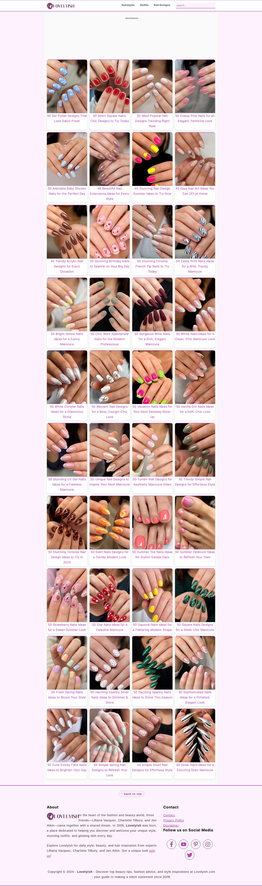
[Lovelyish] (60, 7)
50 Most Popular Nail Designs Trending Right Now (152, 121)
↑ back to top (131, 794)
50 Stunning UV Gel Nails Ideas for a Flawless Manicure (67, 484)
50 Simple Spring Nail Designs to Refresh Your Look (109, 770)
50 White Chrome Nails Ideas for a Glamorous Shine (67, 412)
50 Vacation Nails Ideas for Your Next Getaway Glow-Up (152, 412)
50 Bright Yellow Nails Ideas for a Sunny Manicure (67, 339)
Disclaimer (171, 825)
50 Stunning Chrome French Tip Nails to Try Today (152, 266)
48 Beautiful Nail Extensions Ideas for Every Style (109, 194)
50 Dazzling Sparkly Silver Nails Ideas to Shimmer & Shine (109, 697)
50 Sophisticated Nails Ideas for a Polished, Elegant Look (195, 697)
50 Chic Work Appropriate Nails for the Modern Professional (110, 339)
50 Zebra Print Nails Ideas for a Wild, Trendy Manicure (195, 266)
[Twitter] (189, 855)
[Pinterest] (195, 844)
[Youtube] (183, 844)
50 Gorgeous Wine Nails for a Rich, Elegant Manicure (152, 339)
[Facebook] (171, 844)
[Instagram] (208, 844)
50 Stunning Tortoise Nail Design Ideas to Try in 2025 (67, 557)
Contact (169, 815)
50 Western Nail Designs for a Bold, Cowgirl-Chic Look (110, 412)
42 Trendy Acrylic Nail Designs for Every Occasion (67, 266)
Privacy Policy (173, 820)
